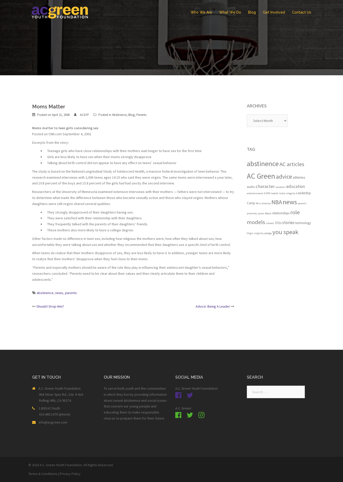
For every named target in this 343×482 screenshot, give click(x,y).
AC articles (291, 164)
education (295, 186)
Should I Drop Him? (50, 306)
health (274, 193)
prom (261, 213)
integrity (291, 193)
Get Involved (274, 12)
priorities (252, 213)
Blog (252, 12)
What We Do (230, 12)
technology (303, 223)
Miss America (263, 203)
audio (251, 187)
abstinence (45, 293)
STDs (278, 223)
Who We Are (201, 12)
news (59, 293)
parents (71, 293)
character (265, 186)
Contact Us (301, 12)
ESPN (267, 193)
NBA (276, 202)
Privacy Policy (70, 473)
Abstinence (119, 115)
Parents (141, 115)
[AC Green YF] (59, 12)
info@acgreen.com (53, 422)
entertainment (255, 193)
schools (270, 223)
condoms (280, 187)
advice (284, 176)
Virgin (250, 233)
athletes (299, 177)
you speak (285, 232)
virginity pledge (263, 233)
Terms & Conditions (43, 473)
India (282, 193)
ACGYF (84, 115)
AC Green (261, 176)
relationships (281, 213)
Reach (268, 213)
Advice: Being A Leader (213, 306)
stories (288, 222)
